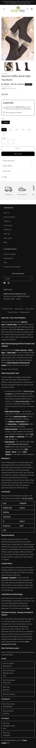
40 (30, 130)
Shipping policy (25, 312)
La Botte (22, 507)
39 (23, 130)
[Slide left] (2, 67)
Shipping (3, 88)
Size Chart (4, 94)
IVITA (4, 530)
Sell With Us (7, 229)
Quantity (3, 138)
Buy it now (18, 154)
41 (5, 134)
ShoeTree (10, 309)
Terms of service (13, 312)
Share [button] (5, 177)
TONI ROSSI (7, 516)
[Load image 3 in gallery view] (27, 66)
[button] (4, 9)
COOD (21, 525)
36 (5, 130)
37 (11, 130)
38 (17, 130)
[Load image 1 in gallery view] (9, 66)
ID (3, 521)
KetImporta (6, 525)
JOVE (4, 503)
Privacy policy (8, 225)
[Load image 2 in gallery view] (18, 66)
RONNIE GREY (7, 507)
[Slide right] (34, 67)
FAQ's (5, 262)
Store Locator (8, 238)
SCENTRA (6, 512)
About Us (6, 213)
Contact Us (7, 221)
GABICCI (22, 521)
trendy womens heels (22, 401)
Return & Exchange (10, 254)
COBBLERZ (22, 503)
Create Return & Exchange (12, 266)
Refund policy (19, 309)
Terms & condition (9, 217)
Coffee (6, 122)
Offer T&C (7, 234)
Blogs (5, 242)
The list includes (27, 498)
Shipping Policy (8, 258)
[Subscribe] (30, 278)
